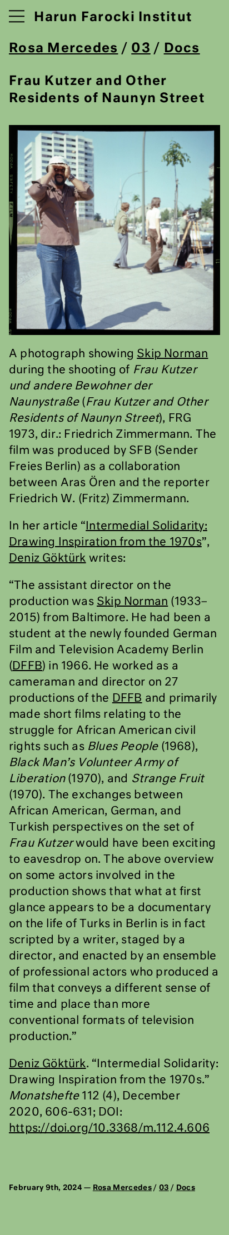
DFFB (27, 666)
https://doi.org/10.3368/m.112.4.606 (109, 1128)
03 (141, 48)
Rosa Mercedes (63, 48)
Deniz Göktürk (47, 558)
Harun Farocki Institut (113, 17)
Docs (182, 48)
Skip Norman (172, 353)
